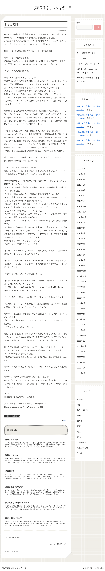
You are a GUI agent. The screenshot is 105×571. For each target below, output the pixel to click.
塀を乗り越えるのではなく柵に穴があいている (88, 71)
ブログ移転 (81, 59)
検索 (78, 23)
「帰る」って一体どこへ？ (88, 64)
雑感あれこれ (16, 416)
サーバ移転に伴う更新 (86, 53)
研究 (8, 416)
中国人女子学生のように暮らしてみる (88, 79)
